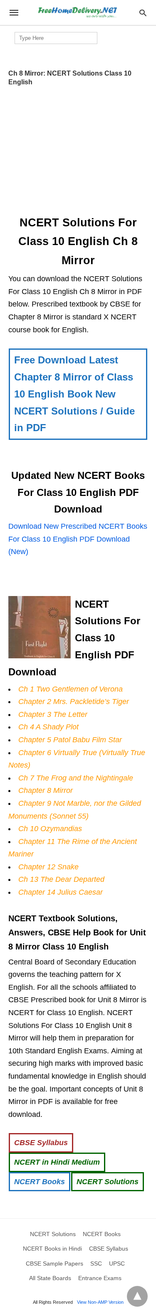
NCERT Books (39, 1182)
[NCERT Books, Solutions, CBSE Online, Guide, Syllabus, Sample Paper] (77, 12)
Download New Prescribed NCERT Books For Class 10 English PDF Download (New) (77, 539)
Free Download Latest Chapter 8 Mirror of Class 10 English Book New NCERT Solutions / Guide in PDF (74, 393)
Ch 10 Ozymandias (50, 828)
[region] (78, 148)
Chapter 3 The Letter (52, 714)
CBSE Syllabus (41, 1142)
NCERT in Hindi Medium (57, 1162)
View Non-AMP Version (100, 1302)
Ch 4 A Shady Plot (48, 727)
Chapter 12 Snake (48, 867)
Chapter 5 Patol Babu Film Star (70, 740)
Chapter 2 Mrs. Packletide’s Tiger (73, 701)
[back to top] (137, 1296)
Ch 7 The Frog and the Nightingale (75, 778)
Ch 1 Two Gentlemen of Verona (70, 689)
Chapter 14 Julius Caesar (60, 892)
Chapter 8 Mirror (45, 790)
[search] (143, 12)
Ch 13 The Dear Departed (61, 879)
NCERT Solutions (108, 1182)
